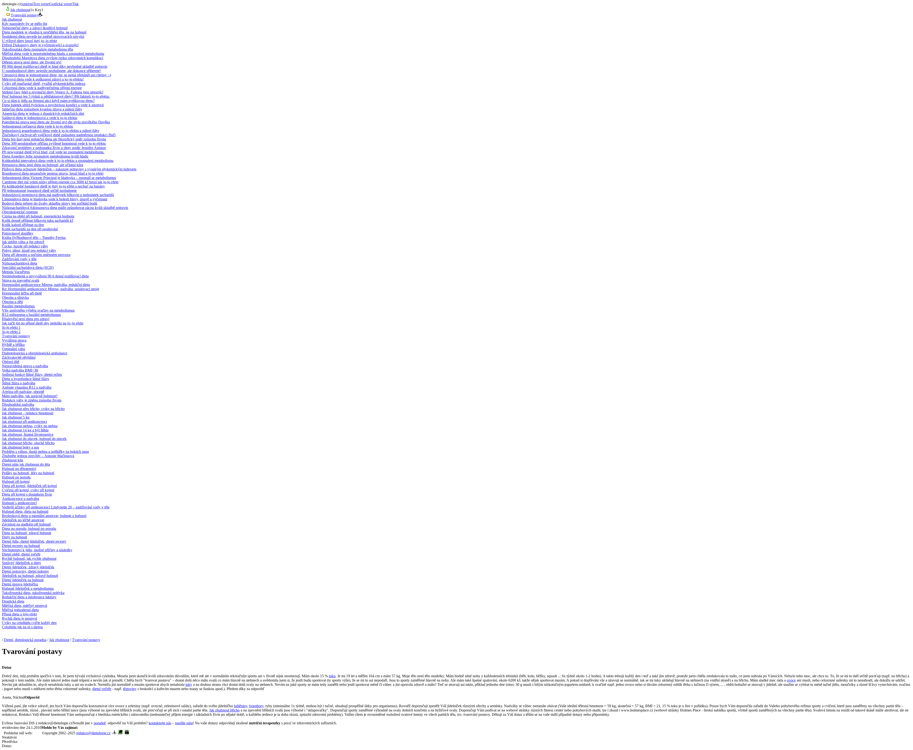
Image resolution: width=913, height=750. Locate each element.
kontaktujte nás (160, 723)
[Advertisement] (133, 727)
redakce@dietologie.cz (93, 733)
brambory (256, 706)
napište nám (184, 723)
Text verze (41, 4)
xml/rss (27, 4)
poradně (100, 723)
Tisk (75, 4)
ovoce (791, 680)
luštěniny (240, 706)
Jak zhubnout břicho (224, 710)
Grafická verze (60, 4)
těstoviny (129, 689)
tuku (332, 676)
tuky (188, 684)
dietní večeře (101, 689)
